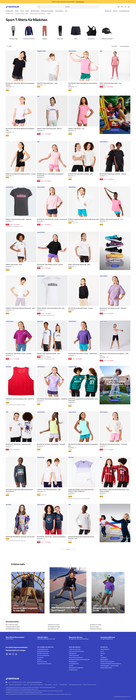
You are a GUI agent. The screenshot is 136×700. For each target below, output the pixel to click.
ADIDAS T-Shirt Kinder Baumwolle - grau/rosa (18, 219)
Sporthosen (60, 38)
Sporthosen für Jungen (95, 624)
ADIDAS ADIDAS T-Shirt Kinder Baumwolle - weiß (51, 308)
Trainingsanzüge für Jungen (13, 626)
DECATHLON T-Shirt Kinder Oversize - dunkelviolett (82, 353)
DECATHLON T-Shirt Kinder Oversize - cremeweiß (113, 444)
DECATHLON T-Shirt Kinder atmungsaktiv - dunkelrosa (52, 399)
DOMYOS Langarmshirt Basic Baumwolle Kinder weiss (83, 219)
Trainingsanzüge (13, 38)
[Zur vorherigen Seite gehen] (62, 549)
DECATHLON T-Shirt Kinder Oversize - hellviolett (113, 308)
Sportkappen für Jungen (54, 626)
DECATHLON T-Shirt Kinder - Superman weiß (18, 444)
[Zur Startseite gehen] (12, 7)
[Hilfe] (122, 7)
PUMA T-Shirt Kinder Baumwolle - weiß (79, 264)
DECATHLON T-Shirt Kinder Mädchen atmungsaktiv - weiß (20, 129)
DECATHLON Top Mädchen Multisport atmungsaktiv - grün (83, 445)
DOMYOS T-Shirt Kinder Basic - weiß (47, 83)
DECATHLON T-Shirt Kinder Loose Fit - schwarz (50, 264)
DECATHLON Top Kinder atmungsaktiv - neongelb (51, 444)
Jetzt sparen (115, 265)
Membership (108, 11)
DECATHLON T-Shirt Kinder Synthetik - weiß (80, 174)
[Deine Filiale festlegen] (118, 7)
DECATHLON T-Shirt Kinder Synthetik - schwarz (113, 174)
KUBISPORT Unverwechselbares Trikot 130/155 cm (20, 399)
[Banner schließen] (129, 2)
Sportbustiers (91, 38)
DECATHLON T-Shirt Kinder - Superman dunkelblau (51, 536)
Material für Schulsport (96, 628)
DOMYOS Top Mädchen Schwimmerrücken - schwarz (21, 174)
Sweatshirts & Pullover (29, 38)
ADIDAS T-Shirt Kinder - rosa (76, 128)
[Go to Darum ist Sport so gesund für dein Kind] (42, 611)
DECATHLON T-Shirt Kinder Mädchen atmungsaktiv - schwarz (20, 84)
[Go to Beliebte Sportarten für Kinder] (122, 611)
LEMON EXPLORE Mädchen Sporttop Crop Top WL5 (20, 536)
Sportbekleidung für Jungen (13, 628)
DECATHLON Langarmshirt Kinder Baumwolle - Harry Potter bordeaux (114, 490)
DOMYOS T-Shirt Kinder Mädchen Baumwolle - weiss (20, 308)
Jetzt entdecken (115, 129)
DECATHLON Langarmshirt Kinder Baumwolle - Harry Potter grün (83, 399)
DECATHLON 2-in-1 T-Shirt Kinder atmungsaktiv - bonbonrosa (50, 174)
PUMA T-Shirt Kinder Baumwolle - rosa (110, 83)
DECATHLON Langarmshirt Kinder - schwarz (80, 308)
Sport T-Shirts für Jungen (12, 624)
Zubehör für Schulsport (107, 38)
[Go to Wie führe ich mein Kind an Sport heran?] (83, 610)
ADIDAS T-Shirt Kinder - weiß (14, 264)
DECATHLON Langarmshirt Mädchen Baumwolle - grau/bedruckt (20, 490)
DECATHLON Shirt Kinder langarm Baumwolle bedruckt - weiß (81, 537)
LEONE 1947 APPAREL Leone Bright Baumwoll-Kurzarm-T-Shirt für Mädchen (81, 490)
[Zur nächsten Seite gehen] (73, 549)
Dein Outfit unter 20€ (53, 628)
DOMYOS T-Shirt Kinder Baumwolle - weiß (48, 489)
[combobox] (125, 46)
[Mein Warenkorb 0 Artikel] (128, 7)
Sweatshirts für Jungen (54, 624)
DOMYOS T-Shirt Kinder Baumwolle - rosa (111, 219)
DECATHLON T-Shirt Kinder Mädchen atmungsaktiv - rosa (83, 84)
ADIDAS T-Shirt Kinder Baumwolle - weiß (48, 353)
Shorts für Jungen (94, 626)
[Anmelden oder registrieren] (125, 7)
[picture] (21, 65)
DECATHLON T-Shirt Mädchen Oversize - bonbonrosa (52, 219)
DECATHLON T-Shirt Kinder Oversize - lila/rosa (18, 353)
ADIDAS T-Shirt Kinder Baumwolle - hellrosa (49, 128)
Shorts (75, 38)
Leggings (44, 38)
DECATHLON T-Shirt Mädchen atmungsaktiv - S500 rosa (114, 354)
